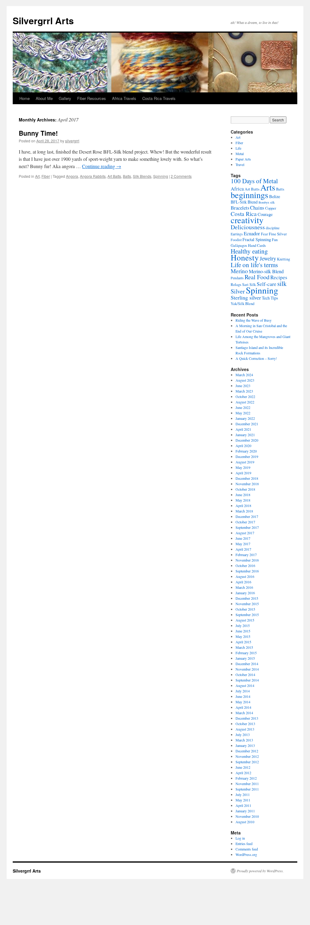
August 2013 (245, 729)
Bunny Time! (38, 133)
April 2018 (243, 505)
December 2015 (247, 598)
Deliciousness (248, 227)
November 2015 (247, 603)
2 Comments (181, 176)
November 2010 (247, 816)
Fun (275, 239)
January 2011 (245, 810)
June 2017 (243, 538)
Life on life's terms (254, 264)
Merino (239, 271)
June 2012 (243, 767)
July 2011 (243, 794)
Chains (257, 207)
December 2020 (247, 440)
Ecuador (252, 233)
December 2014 (247, 663)
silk (282, 283)
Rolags (236, 284)
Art (37, 176)
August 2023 (245, 380)
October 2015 (245, 609)
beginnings (249, 195)
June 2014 (243, 696)
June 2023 (243, 385)
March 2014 (244, 712)
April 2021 (243, 429)
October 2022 (245, 396)
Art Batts (114, 176)
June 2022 (243, 407)
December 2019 (247, 456)
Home (24, 98)
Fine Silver (278, 234)
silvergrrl (72, 140)
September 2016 (247, 571)
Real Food (257, 277)
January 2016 (245, 592)
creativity (247, 220)
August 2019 (245, 461)
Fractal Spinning (256, 239)
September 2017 (247, 527)
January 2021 (245, 434)
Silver (238, 291)
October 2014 (245, 674)
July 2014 (243, 690)
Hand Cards (257, 245)
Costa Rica (244, 213)
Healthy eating (249, 251)
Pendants (237, 278)
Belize (274, 196)
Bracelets (240, 207)
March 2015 (244, 647)
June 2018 (243, 494)
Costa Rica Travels (159, 98)
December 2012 (247, 750)
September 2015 (247, 614)
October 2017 (245, 521)
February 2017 (246, 554)
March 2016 (244, 587)
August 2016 (245, 576)
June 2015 (243, 630)
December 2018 (247, 478)
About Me (44, 98)
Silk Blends (142, 176)
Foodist (236, 239)
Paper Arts (243, 159)
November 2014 (247, 669)
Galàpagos (239, 245)
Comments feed (247, 849)
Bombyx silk (267, 202)
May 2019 (243, 467)
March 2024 (244, 374)
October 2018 (245, 489)
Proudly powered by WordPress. (260, 870)
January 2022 (245, 418)
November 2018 (247, 483)
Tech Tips (270, 298)
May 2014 (243, 701)
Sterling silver (246, 297)
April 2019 (243, 472)
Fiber (45, 176)
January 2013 (245, 745)
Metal (240, 153)
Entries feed (244, 843)
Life (238, 148)
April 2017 (243, 549)
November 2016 (247, 560)
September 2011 (247, 789)
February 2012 (246, 778)
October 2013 (245, 723)
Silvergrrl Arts (43, 20)
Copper (270, 208)
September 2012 (247, 761)
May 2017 (243, 543)
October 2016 (245, 565)
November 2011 (247, 783)
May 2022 (243, 412)
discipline (272, 228)
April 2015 (243, 641)
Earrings (237, 234)
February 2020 (246, 451)
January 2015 (245, 658)
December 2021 (247, 423)
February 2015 (246, 652)
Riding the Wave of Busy (254, 320)
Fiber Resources (91, 98)
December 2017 (247, 516)
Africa (237, 188)
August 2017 (245, 532)
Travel (240, 164)
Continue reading (101, 166)
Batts (127, 176)
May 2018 (243, 500)
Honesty (245, 257)
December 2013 (247, 718)
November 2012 (247, 756)
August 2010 (245, 821)
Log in (240, 838)
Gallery (65, 98)
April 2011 (243, 805)
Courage (265, 214)
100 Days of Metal (254, 181)
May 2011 (243, 799)
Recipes (278, 277)
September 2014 (247, 680)
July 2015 (243, 625)
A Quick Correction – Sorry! (256, 358)
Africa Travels (124, 98)
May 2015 (243, 636)
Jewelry (268, 258)
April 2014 (243, 707)
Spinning (160, 176)
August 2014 (245, 685)
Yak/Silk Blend (242, 303)
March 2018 (244, 511)
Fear (264, 234)
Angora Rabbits (93, 176)
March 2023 (244, 391)
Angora (72, 176)
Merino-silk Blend (266, 271)
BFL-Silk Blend (244, 202)
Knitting (283, 259)
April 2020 (243, 445)
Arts (267, 187)
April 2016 (243, 581)
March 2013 (244, 740)
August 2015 (245, 620)
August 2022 (245, 402)
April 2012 (243, 772)
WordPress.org (246, 854)
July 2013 (243, 734)
